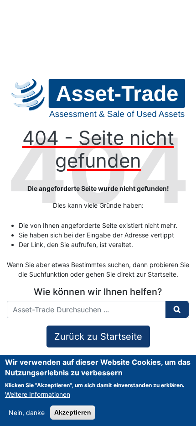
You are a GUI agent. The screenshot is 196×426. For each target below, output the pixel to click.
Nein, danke (27, 412)
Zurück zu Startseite (98, 336)
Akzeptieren (72, 412)
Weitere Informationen (37, 394)
